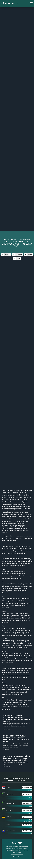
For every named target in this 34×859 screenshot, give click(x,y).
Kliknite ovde (17, 856)
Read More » (6, 729)
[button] (31, 3)
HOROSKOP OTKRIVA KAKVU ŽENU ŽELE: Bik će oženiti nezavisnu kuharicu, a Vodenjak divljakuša (16, 758)
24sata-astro (9, 3)
